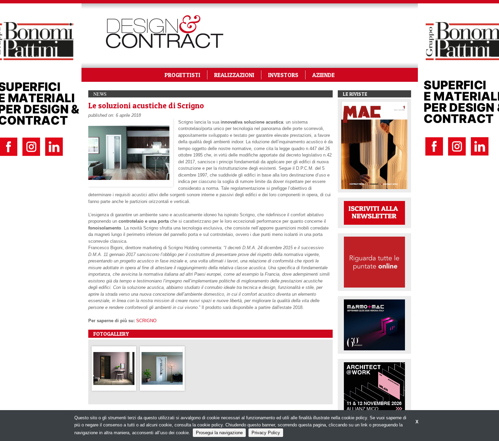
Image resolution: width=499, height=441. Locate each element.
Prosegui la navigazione (219, 432)
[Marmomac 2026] (374, 324)
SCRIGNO (146, 320)
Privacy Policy (266, 432)
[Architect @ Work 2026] (374, 387)
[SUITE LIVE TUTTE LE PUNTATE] (374, 261)
